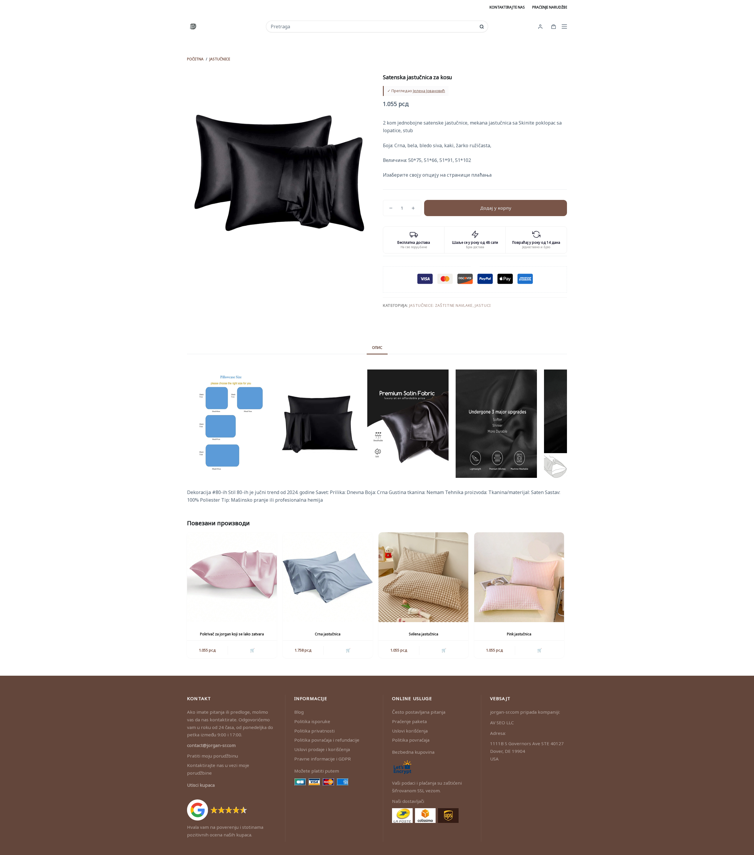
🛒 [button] (252, 650)
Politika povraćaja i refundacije (326, 740)
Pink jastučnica (519, 634)
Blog (299, 712)
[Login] (540, 26)
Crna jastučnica (327, 634)
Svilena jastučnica (423, 634)
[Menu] (564, 26)
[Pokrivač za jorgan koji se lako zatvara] (232, 577)
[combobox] (373, 26)
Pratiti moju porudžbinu (212, 756)
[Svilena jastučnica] (423, 577)
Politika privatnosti (314, 731)
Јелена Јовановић (429, 90)
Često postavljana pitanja (418, 712)
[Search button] (482, 27)
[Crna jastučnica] (328, 577)
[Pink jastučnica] (519, 577)
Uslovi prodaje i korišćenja (322, 749)
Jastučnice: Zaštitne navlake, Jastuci (450, 305)
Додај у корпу (495, 208)
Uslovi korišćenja (410, 731)
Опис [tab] (377, 347)
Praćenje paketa (409, 721)
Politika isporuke (312, 721)
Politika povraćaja (410, 740)
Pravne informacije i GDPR (322, 759)
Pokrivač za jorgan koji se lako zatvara (232, 634)
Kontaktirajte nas (507, 7)
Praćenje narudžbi (549, 7)
